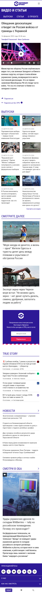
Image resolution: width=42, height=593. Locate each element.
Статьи (20, 16)
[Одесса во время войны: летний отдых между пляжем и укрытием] (31, 121)
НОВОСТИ (9, 411)
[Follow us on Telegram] (24, 571)
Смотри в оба (12, 469)
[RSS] (29, 571)
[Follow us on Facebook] (3, 571)
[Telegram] (21, 590)
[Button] (7, 99)
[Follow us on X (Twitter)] (8, 571)
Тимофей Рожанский (9, 39)
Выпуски (8, 16)
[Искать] (33, 590)
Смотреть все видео (33, 209)
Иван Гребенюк (23, 39)
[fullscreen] (38, 63)
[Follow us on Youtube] (14, 571)
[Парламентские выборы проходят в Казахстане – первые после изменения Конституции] (10, 121)
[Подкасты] (34, 571)
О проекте (33, 16)
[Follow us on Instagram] (19, 571)
